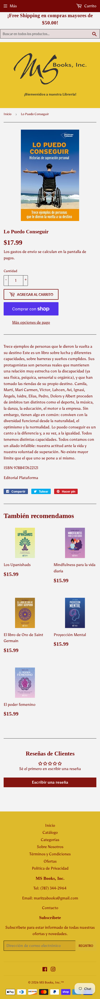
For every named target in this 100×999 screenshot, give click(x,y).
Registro (86, 946)
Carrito (89, 6)
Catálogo (50, 832)
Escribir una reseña (50, 782)
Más (13, 6)
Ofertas (50, 861)
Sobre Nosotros (50, 846)
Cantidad (10, 271)
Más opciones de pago (31, 322)
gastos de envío (23, 251)
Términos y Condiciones (50, 854)
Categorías (50, 839)
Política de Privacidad (50, 868)
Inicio (7, 114)
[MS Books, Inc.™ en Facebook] (44, 970)
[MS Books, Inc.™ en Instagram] (53, 970)
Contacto (50, 907)
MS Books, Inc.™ (51, 982)
